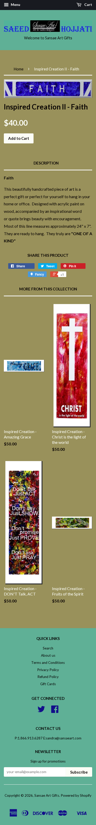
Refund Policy (48, 677)
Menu (15, 4)
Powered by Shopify (76, 795)
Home (19, 69)
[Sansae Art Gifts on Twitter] (41, 711)
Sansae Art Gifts (46, 795)
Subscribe (79, 772)
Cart (87, 4)
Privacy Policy (48, 670)
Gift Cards (48, 684)
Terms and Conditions (48, 663)
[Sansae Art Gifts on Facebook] (55, 711)
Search (48, 648)
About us (48, 655)
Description (46, 163)
